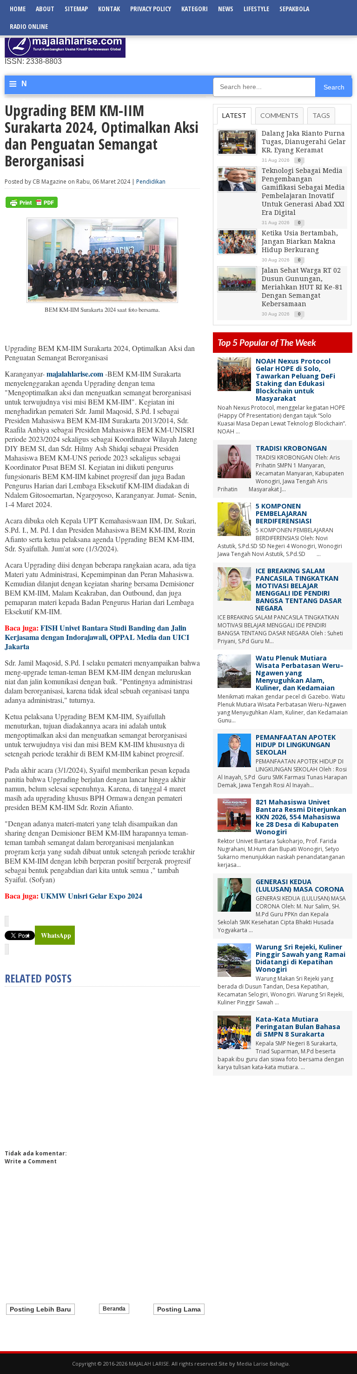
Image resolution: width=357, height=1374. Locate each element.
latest (234, 115)
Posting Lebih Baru (40, 1309)
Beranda (114, 1308)
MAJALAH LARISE (149, 1363)
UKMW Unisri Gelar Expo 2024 (91, 895)
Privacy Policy (150, 8)
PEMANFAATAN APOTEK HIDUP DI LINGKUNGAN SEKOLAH (296, 744)
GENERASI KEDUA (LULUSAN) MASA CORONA (300, 885)
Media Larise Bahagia (263, 1363)
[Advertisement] (243, 44)
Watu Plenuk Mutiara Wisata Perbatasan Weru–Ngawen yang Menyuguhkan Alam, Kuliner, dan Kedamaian (300, 672)
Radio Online (29, 26)
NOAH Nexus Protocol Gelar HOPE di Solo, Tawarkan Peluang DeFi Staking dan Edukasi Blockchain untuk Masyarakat (295, 380)
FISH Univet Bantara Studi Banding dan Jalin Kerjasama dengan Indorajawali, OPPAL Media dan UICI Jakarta (97, 637)
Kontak (109, 8)
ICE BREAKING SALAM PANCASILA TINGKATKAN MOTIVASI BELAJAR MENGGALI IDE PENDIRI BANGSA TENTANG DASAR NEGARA (299, 589)
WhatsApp (56, 935)
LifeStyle (256, 8)
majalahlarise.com (74, 373)
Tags (321, 115)
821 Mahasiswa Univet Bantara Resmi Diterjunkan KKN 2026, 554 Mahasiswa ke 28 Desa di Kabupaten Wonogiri (301, 816)
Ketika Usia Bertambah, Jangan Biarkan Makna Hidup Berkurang (300, 241)
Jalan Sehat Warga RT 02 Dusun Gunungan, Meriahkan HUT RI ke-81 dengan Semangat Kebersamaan (302, 287)
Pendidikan (150, 181)
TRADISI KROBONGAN (291, 448)
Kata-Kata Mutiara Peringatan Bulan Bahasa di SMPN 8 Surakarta (298, 1026)
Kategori (194, 8)
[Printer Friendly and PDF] (32, 206)
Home (18, 8)
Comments (279, 115)
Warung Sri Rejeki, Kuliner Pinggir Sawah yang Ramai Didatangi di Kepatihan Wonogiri (300, 958)
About (45, 8)
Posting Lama (179, 1309)
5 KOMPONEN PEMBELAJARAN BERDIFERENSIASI (283, 513)
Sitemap (76, 8)
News (225, 8)
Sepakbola (294, 8)
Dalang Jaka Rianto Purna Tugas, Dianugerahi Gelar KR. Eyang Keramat (304, 142)
